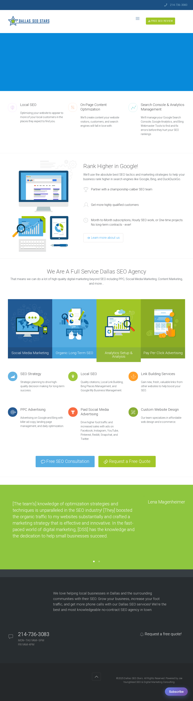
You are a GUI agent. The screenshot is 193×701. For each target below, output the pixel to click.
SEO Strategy (30, 374)
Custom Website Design (160, 409)
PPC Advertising (32, 409)
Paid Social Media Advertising (95, 411)
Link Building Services (158, 374)
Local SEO (89, 374)
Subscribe (176, 691)
